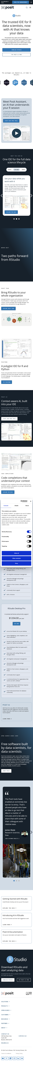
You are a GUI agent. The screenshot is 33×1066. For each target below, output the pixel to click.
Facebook (6, 1058)
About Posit (6, 771)
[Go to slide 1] (14, 219)
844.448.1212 (5, 1043)
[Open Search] (26, 7)
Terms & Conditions (6, 1053)
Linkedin (18, 1058)
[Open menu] (30, 7)
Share (23, 169)
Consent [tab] (6, 505)
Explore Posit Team (8, 308)
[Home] (8, 7)
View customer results (11, 838)
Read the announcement (20, 2)
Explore (16, 169)
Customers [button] (5, 1014)
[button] (16, 133)
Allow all (16, 553)
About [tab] (27, 505)
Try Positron (6, 382)
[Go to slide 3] (19, 219)
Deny (16, 563)
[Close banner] (30, 501)
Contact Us (5, 1034)
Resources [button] (4, 1019)
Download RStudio (16, 50)
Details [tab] (16, 505)
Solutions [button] (4, 1001)
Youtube (2, 1058)
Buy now (16, 623)
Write (9, 169)
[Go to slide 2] (16, 219)
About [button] (3, 1028)
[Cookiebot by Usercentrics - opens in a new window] (20, 501)
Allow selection (16, 558)
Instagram (14, 1058)
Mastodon (10, 1058)
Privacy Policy (19, 1053)
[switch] (29, 536)
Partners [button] (4, 1023)
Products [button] (4, 1006)
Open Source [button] (5, 1010)
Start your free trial (11, 120)
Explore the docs (11, 212)
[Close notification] (31, 2)
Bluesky (22, 1058)
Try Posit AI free (16, 54)
